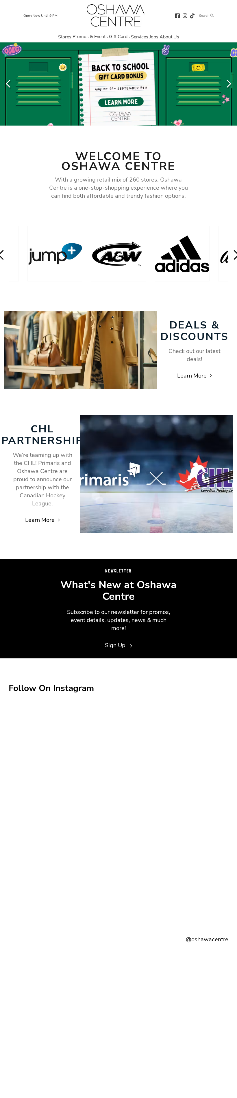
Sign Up (116, 645)
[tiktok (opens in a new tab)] (192, 15)
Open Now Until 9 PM (40, 15)
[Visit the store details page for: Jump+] (54, 253)
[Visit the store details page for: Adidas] (182, 253)
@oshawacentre (207, 939)
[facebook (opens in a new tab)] (177, 15)
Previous (8, 83)
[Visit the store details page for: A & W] (118, 253)
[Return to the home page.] (116, 15)
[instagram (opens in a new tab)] (185, 15)
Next (228, 83)
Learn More (192, 376)
